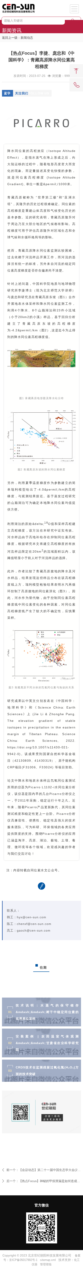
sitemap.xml (48, 1260)
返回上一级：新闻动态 (17, 37)
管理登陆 (46, 1264)
